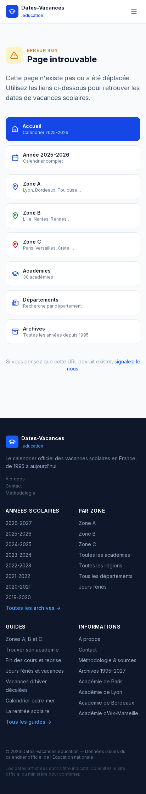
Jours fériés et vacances (35, 671)
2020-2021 (18, 587)
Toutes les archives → (33, 608)
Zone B (87, 534)
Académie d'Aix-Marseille (108, 713)
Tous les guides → (28, 722)
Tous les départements (106, 576)
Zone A (87, 523)
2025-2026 (19, 534)
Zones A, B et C (24, 639)
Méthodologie (20, 493)
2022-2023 (18, 565)
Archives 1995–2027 (102, 671)
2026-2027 (19, 523)
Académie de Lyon (100, 692)
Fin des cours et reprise (33, 660)
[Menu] (134, 11)
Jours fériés (93, 587)
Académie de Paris (101, 681)
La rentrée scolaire (28, 711)
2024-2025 (19, 544)
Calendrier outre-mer (30, 700)
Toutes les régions (100, 565)
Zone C (87, 544)
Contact (14, 486)
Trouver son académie (32, 650)
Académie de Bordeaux (106, 703)
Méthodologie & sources (107, 660)
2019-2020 (18, 597)
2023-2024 (19, 555)
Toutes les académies (104, 555)
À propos (15, 478)
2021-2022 (18, 576)
